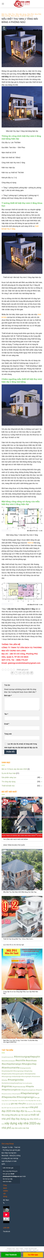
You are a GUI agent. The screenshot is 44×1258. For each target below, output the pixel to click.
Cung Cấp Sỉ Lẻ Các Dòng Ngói (9, 1100)
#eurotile (20, 1060)
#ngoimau (7, 1086)
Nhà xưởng (6, 16)
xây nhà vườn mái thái (20, 1128)
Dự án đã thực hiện (9, 773)
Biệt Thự (11, 14)
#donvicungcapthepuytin (27, 1056)
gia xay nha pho (18, 1103)
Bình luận (8, 696)
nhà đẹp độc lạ (19, 1111)
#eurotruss (31, 1060)
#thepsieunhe (9, 1097)
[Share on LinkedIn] (31, 673)
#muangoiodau (16, 1079)
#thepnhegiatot (16, 1093)
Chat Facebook (11, 1255)
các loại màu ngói (6, 1104)
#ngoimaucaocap (19, 1087)
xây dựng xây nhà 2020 (20, 1123)
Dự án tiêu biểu (26, 1250)
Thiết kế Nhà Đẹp (30, 1248)
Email (6, 724)
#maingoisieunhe (25, 1068)
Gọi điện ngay (33, 1255)
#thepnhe (30, 1086)
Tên (6, 714)
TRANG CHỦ (11, 1248)
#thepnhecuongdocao (11, 1090)
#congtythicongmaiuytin (8, 1057)
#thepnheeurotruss (7, 1093)
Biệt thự (4, 14)
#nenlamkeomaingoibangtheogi (12, 1083)
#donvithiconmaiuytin (8, 1061)
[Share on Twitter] (20, 673)
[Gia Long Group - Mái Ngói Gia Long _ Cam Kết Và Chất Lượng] (22, 4)
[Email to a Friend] (24, 673)
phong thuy (30, 1111)
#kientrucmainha (11, 1067)
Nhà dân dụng (21, 14)
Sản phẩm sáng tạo (9, 777)
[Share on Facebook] (16, 673)
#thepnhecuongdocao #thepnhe (31, 1090)
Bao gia (37, 1097)
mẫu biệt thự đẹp (30, 1104)
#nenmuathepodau (27, 1083)
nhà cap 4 (25, 1107)
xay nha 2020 (32, 1119)
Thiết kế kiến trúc (26, 16)
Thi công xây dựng (8, 782)
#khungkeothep (29, 1064)
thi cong (36, 1111)
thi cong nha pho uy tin (13, 1115)
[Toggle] (41, 777)
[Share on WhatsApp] (12, 673)
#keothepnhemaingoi (11, 1064)
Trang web (8, 734)
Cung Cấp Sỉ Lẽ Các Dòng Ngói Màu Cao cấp (29, 1100)
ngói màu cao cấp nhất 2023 (14, 1107)
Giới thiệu (19, 1248)
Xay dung (21, 1118)
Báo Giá (35, 1250)
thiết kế (30, 543)
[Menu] (3, 3)
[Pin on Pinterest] (28, 673)
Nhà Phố (30, 14)
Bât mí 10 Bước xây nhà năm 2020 (14, 769)
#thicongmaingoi (25, 1097)
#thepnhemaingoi (30, 1093)
